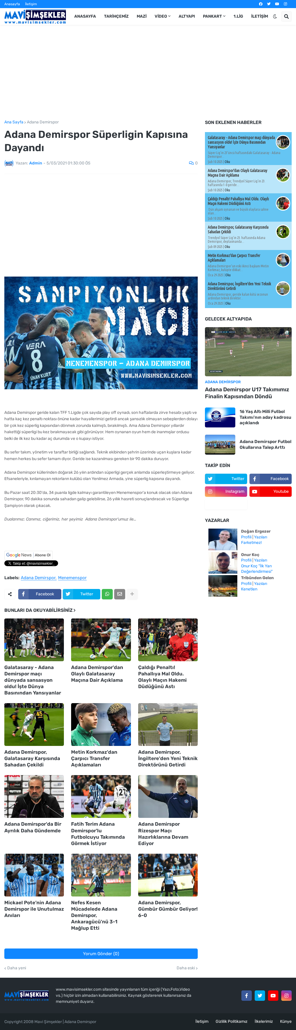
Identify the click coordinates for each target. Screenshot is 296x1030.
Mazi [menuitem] (142, 16)
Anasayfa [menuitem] (85, 16)
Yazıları (260, 537)
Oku (227, 162)
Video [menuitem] (161, 16)
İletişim (31, 4)
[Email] (119, 594)
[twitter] (269, 4)
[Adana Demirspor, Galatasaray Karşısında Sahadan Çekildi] (34, 724)
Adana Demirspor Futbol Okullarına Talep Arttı (265, 444)
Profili (246, 537)
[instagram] (285, 4)
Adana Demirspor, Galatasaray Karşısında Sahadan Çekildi (32, 758)
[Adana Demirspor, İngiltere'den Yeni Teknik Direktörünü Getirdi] (168, 724)
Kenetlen (249, 589)
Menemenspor (72, 578)
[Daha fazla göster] (132, 594)
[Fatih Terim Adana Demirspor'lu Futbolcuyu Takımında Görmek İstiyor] (101, 796)
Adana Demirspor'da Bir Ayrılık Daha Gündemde (32, 827)
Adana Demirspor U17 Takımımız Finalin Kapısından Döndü (247, 393)
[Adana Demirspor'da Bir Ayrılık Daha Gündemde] (34, 796)
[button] (275, 16)
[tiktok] (226, 504)
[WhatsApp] (107, 594)
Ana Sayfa (13, 122)
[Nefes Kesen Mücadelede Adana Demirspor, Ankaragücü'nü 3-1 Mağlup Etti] (101, 875)
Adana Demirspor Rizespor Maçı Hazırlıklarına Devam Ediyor (163, 833)
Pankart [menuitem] (212, 16)
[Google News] (28, 558)
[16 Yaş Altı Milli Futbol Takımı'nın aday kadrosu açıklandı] (220, 417)
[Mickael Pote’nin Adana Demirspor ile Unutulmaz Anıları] (34, 875)
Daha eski (186, 968)
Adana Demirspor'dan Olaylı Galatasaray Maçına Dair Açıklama (97, 673)
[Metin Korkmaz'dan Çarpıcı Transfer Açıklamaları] (101, 724)
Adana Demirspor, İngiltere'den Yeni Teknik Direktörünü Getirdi (168, 758)
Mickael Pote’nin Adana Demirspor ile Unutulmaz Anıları (34, 909)
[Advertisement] (148, 72)
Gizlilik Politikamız (231, 1021)
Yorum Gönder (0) (101, 953)
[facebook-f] (246, 995)
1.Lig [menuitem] (238, 16)
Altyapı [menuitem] (187, 16)
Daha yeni (16, 968)
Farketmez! (251, 542)
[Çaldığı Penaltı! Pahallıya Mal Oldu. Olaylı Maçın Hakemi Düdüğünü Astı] (168, 639)
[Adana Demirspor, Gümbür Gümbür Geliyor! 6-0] (168, 875)
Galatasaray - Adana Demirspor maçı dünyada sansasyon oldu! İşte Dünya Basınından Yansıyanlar (32, 680)
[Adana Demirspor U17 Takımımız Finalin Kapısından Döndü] (248, 351)
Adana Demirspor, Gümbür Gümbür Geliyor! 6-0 (168, 909)
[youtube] (277, 4)
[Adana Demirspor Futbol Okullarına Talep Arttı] (220, 445)
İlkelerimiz (264, 1021)
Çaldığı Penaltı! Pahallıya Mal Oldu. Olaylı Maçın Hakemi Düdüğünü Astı (162, 676)
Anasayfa (12, 4)
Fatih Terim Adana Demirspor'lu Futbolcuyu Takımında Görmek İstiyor (98, 833)
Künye (286, 1021)
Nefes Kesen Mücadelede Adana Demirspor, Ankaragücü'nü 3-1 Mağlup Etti (94, 915)
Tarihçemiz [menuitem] (116, 16)
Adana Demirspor (43, 122)
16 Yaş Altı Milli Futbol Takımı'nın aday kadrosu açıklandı (265, 417)
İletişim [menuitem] (259, 16)
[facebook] (260, 4)
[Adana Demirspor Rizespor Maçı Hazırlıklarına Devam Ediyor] (168, 796)
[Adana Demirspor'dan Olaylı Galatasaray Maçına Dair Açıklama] (101, 639)
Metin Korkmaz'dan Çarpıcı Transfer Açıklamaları (94, 758)
